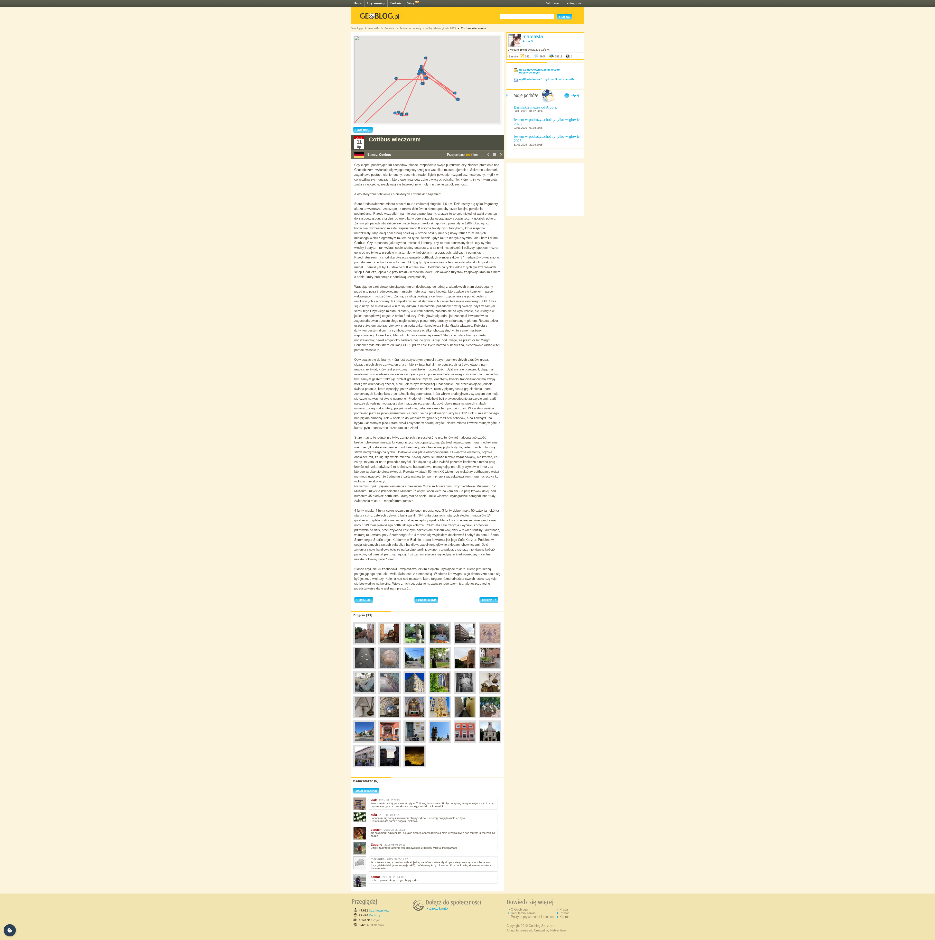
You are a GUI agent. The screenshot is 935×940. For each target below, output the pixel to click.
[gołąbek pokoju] (414, 645)
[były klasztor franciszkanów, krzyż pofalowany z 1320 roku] (364, 719)
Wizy (410, 3)
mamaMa (373, 28)
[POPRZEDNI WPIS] (488, 157)
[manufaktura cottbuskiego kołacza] (465, 744)
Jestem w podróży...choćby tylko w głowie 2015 (428, 28)
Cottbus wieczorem (473, 28)
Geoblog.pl (357, 28)
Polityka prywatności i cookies (532, 917)
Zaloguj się (574, 3)
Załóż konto (553, 3)
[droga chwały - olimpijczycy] (364, 670)
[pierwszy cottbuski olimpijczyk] (389, 670)
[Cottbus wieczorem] (414, 768)
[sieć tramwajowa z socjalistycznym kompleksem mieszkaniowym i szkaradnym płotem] (414, 670)
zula (374, 815)
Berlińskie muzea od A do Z (535, 107)
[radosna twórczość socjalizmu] (440, 719)
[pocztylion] (490, 670)
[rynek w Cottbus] (364, 744)
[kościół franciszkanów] (440, 694)
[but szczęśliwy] (364, 694)
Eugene (376, 844)
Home (358, 3)
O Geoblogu (519, 909)
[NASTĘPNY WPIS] (501, 157)
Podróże (396, 3)
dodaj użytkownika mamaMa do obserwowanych (539, 71)
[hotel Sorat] (364, 768)
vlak (374, 800)
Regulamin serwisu (524, 913)
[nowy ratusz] (465, 645)
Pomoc (565, 913)
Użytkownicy (376, 3)
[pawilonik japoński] (440, 645)
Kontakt (565, 917)
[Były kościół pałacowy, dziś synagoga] (490, 744)
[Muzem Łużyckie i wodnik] (414, 744)
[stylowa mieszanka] (389, 768)
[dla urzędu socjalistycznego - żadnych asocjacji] (490, 719)
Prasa (564, 909)
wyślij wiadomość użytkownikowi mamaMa (546, 79)
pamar (375, 877)
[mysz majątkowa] (389, 694)
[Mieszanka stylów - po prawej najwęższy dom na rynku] (414, 694)
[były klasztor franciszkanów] (490, 694)
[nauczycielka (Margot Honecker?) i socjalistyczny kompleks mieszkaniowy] (440, 670)
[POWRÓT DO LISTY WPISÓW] (494, 157)
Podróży (375, 915)
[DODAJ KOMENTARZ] (366, 792)
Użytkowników (379, 910)
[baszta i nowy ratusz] (465, 670)
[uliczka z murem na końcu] (465, 719)
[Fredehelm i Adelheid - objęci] (465, 694)
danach (376, 829)
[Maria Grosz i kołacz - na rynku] (440, 744)
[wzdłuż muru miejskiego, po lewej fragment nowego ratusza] (389, 645)
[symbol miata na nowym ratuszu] (490, 645)
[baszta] (364, 645)
